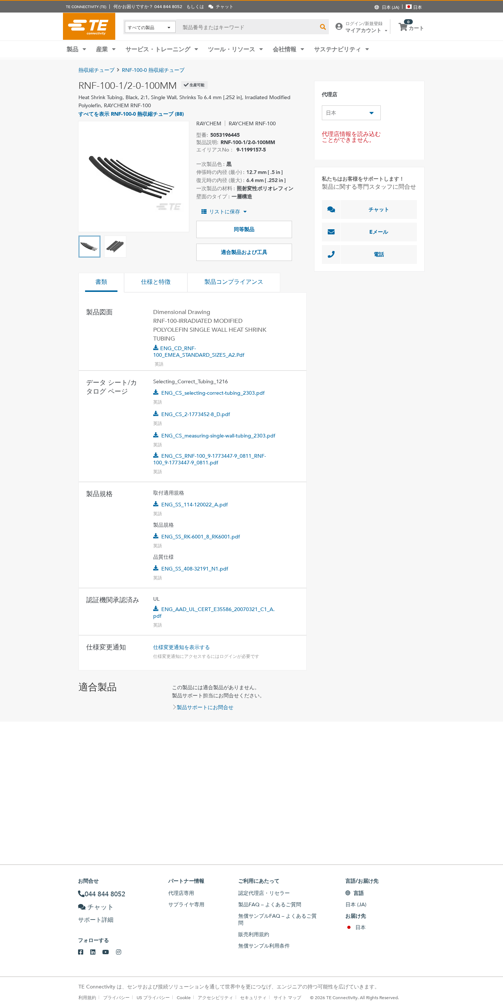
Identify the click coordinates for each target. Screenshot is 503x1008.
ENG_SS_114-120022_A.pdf (194, 504)
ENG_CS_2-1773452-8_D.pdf (195, 414)
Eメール (378, 232)
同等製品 (244, 229)
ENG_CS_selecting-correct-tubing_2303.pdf (213, 393)
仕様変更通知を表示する (181, 647)
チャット (379, 209)
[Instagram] (122, 952)
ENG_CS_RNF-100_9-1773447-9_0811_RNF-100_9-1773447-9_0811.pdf (209, 459)
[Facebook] (84, 952)
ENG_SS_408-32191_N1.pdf (194, 568)
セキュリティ (253, 997)
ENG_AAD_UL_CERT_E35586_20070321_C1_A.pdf (214, 612)
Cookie (184, 997)
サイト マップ (287, 997)
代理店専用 (181, 893)
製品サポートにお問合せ (205, 707)
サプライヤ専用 (186, 904)
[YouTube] (109, 952)
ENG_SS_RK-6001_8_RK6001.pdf (200, 536)
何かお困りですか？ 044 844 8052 (147, 6)
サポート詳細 (95, 920)
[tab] (101, 283)
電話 (379, 254)
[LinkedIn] (96, 952)
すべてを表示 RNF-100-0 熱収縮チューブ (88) (131, 114)
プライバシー (116, 997)
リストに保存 (225, 211)
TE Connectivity (89, 26)
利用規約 (87, 997)
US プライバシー (153, 997)
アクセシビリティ (215, 997)
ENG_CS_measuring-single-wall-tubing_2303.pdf (218, 435)
